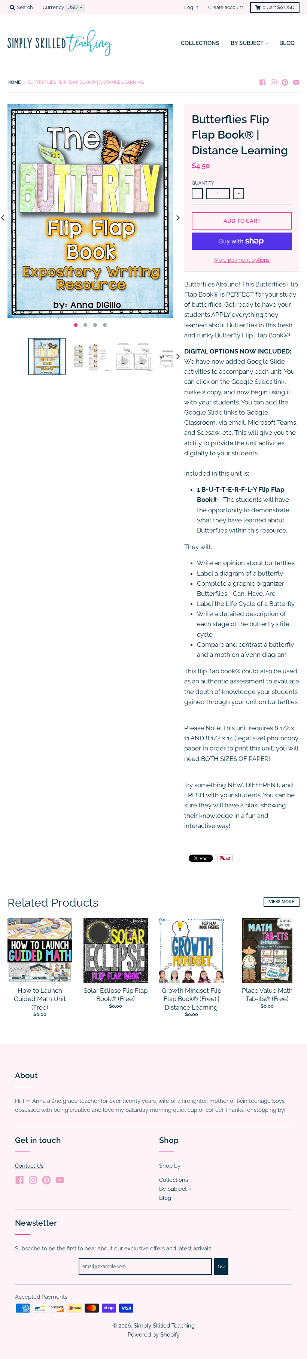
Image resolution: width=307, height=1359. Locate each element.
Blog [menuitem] (287, 43)
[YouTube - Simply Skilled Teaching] (296, 82)
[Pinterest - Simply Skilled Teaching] (285, 82)
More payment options (242, 260)
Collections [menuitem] (200, 43)
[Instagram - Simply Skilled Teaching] (273, 82)
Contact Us (29, 1165)
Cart (278, 7)
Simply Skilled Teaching (164, 1325)
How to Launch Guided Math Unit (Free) (40, 999)
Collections (173, 1180)
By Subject (173, 1189)
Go (221, 1266)
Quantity (203, 183)
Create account (225, 7)
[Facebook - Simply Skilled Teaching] (262, 82)
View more (281, 901)
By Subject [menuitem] (247, 43)
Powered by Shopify (154, 1334)
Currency (53, 7)
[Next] (177, 218)
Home (14, 82)
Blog (165, 1198)
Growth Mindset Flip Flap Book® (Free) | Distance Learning (191, 999)
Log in (191, 7)
